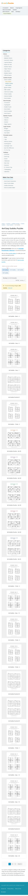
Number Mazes (8, 66)
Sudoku (15, 9)
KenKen (6, 122)
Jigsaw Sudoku (7, 87)
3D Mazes (6, 56)
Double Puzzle (7, 106)
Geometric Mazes (8, 60)
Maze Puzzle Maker (9, 183)
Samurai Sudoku (8, 96)
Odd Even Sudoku (8, 91)
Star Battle (7, 132)
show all (10, 288)
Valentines (6, 171)
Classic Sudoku (7, 79)
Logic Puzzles (7, 126)
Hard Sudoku (8, 85)
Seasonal (6, 165)
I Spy (5, 139)
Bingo (5, 137)
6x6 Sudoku (20, 270)
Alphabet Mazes (8, 58)
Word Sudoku (7, 98)
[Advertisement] (14, 32)
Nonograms (7, 130)
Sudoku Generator (8, 185)
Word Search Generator (10, 181)
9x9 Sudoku (5, 273)
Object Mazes (7, 68)
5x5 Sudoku (13, 270)
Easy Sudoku (8, 81)
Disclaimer (3, 892)
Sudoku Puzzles (7, 77)
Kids (12, 11)
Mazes (12, 8)
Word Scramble (7, 9)
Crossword (5, 8)
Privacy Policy (11, 888)
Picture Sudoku (8, 94)
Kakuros (6, 119)
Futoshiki (6, 117)
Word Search (6, 11)
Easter (6, 158)
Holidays (18, 11)
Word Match (7, 109)
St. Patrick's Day (8, 167)
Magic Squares (7, 124)
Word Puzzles (7, 100)
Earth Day (6, 156)
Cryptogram (19, 8)
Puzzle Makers (7, 13)
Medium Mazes (8, 73)
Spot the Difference (9, 147)
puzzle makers (12, 253)
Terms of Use (18, 888)
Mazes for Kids (8, 64)
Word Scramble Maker (9, 187)
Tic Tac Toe (7, 150)
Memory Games (8, 141)
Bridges (6, 128)
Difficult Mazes (8, 75)
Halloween (6, 160)
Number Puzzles (7, 115)
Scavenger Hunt (8, 145)
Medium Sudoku (9, 83)
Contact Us (3, 888)
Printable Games (7, 135)
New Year (6, 163)
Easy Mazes (7, 71)
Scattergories (7, 143)
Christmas (6, 154)
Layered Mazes (8, 62)
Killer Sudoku (7, 89)
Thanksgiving (7, 169)
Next (19, 864)
